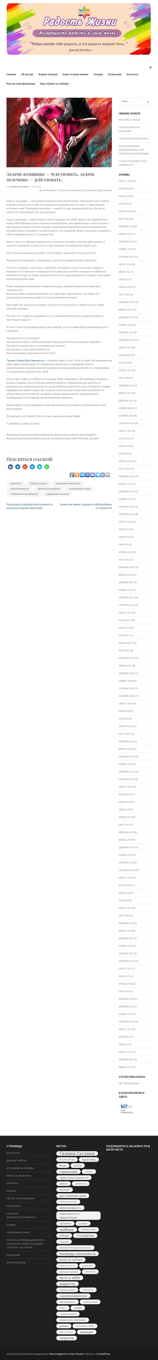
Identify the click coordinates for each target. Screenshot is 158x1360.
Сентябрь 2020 (127, 696)
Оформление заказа (18, 1232)
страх (78, 1307)
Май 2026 (124, 203)
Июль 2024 (125, 355)
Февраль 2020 (126, 741)
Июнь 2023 (125, 446)
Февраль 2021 (126, 658)
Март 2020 (124, 734)
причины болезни (69, 1272)
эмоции (98, 190)
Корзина (11, 1191)
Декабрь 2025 (126, 241)
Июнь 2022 (125, 537)
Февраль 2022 (126, 567)
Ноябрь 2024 (126, 325)
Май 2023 (124, 453)
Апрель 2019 (125, 817)
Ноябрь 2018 (126, 855)
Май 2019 (124, 809)
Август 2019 (125, 787)
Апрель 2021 (125, 643)
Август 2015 (125, 1029)
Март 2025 (124, 294)
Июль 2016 (125, 976)
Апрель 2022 (125, 552)
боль (63, 1165)
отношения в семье (79, 488)
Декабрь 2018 (126, 847)
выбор (77, 1165)
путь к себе (70, 1278)
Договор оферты (16, 1160)
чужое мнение (66, 1332)
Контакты (132, 74)
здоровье (65, 1223)
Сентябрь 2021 (127, 605)
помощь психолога (78, 1253)
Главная (11, 74)
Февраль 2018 (126, 923)
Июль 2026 (125, 188)
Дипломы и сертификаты (20, 1217)
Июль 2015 (125, 1037)
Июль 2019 (125, 794)
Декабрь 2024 (126, 317)
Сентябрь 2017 (127, 961)
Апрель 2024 (125, 370)
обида (64, 1235)
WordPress (104, 1354)
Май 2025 (124, 279)
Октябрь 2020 (126, 688)
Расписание (114, 74)
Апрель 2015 (125, 1052)
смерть (63, 1308)
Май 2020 (124, 718)
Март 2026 (124, 219)
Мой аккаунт (13, 1206)
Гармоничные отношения (78, 190)
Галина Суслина (19, 187)
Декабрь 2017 (126, 938)
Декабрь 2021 (126, 582)
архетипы (15, 483)
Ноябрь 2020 (126, 681)
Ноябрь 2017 (126, 946)
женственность (70, 1207)
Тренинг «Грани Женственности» (25, 360)
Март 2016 (124, 991)
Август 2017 (125, 968)
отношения (85, 1235)
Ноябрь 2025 (126, 249)
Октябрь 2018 (126, 862)
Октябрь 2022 (126, 506)
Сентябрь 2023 (127, 423)
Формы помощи (48, 74)
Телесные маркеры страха (134, 138)
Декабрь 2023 (126, 400)
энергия (107, 190)
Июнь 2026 (125, 196)
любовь (67, 1230)
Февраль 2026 (126, 226)
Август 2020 (125, 703)
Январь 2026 (125, 234)
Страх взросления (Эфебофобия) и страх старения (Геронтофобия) (133, 150)
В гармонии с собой (53, 190)
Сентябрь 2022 (127, 514)
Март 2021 (124, 650)
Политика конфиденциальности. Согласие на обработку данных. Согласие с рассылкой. (25, 1244)
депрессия (80, 1184)
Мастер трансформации (20, 83)
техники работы (68, 1314)
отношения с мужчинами (24, 494)
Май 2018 (124, 900)
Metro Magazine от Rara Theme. (66, 1354)
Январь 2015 (125, 1067)
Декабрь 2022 (126, 491)
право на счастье (67, 1266)
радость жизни (67, 1290)
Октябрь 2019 (126, 771)
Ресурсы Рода (67, 1159)
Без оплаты (13, 1153)
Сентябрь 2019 (127, 779)
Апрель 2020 (125, 726)
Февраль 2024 (126, 385)
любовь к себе (88, 1229)
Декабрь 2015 (126, 1006)
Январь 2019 (125, 840)
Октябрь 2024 (126, 332)
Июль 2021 (125, 620)
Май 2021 (124, 635)
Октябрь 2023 (126, 416)
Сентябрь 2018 (127, 870)
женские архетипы (68, 1202)
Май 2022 (124, 544)
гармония (68, 1172)
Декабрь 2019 (126, 756)
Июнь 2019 (125, 802)
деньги (64, 1183)
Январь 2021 (125, 665)
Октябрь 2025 (126, 256)
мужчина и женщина (49, 488)
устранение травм (85, 1326)
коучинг (83, 1223)
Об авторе (27, 74)
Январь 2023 (125, 484)
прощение (90, 1272)
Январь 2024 (125, 393)
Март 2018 (124, 915)
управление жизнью (57, 494)
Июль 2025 (125, 272)
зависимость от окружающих (70, 1215)
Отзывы (98, 74)
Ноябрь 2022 (126, 499)
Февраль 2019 (126, 832)
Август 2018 (125, 878)
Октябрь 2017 (126, 953)
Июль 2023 (125, 438)
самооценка (88, 1290)
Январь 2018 (125, 931)
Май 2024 (124, 363)
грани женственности (68, 483)
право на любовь (71, 1259)
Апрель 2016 (125, 984)
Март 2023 (124, 469)
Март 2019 (124, 825)
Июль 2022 (125, 529)
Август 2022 (125, 522)
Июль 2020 (125, 711)
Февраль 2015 (126, 1059)
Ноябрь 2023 (126, 408)
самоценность (67, 1302)
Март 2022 (124, 559)
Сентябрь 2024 (127, 340)
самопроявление (73, 1296)
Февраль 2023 (126, 476)
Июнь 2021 (125, 628)
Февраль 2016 (126, 999)
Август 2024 (125, 347)
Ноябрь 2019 (126, 764)
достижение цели (73, 1195)
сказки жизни (90, 1302)
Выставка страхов (129, 120)
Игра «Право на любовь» (54, 83)
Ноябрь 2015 (126, 1014)
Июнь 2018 (125, 893)
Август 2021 (125, 612)
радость (67, 1284)
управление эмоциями (73, 1320)
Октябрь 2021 (126, 597)
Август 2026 (125, 181)
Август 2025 (125, 264)
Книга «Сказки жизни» (75, 74)
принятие (87, 1266)
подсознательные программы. (75, 1248)
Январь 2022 (125, 575)
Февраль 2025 (126, 302)
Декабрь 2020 (126, 673)
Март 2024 (124, 378)
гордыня (89, 1172)
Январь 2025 (125, 310)
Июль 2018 (125, 885)
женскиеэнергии (19, 488)
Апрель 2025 (125, 287)
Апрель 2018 (125, 908)
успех (64, 1326)
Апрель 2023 (125, 461)
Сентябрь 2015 (127, 1021)
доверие (65, 1189)
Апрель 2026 (125, 211)
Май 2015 (124, 1044)
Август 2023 (125, 431)
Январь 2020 (125, 749)
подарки (64, 1242)
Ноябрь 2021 (126, 590)
